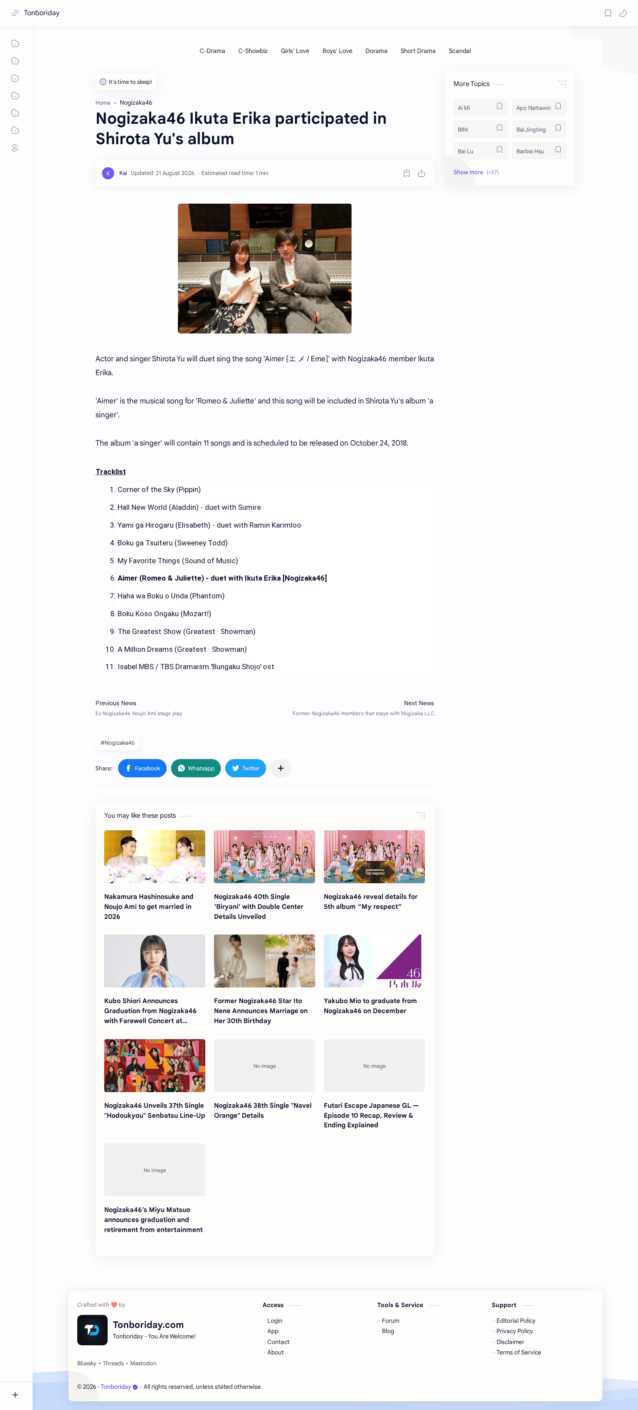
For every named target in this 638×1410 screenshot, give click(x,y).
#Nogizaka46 (118, 742)
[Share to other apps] (280, 768)
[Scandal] (460, 50)
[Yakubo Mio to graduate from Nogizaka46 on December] (374, 960)
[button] (622, 13)
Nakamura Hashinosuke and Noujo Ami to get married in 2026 (149, 906)
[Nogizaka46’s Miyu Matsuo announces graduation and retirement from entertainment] (154, 1169)
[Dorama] (376, 50)
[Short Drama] (418, 50)
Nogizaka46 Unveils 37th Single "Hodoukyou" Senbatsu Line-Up (154, 1110)
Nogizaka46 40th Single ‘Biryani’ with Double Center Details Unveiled (258, 906)
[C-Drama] (212, 50)
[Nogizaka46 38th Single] (264, 1065)
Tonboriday (41, 13)
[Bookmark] (608, 13)
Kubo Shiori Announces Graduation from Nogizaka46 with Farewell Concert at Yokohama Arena (150, 1011)
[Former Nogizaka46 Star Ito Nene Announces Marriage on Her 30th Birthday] (264, 960)
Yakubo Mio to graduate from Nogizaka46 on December (370, 1006)
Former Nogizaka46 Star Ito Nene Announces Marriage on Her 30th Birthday (261, 1011)
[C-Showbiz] (253, 50)
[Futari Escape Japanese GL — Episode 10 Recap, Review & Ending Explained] (374, 1065)
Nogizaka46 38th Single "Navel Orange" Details (263, 1110)
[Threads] (113, 1363)
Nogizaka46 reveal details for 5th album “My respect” (371, 901)
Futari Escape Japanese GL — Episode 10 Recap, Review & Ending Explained (371, 1115)
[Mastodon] (143, 1363)
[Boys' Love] (337, 50)
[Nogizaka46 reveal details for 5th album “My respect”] (374, 856)
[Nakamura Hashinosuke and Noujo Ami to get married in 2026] (154, 856)
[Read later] (406, 173)
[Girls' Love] (295, 50)
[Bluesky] (86, 1363)
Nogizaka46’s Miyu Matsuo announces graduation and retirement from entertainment (153, 1219)
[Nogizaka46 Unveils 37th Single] (154, 1065)
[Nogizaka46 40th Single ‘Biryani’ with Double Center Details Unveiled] (264, 856)
